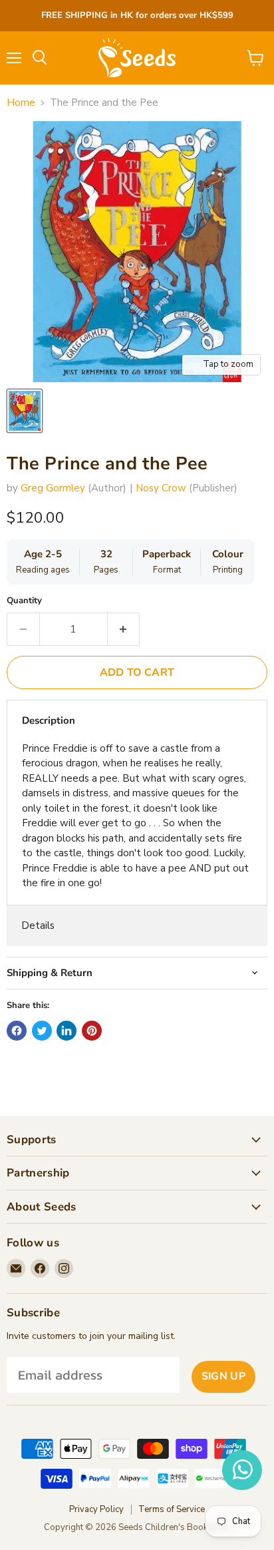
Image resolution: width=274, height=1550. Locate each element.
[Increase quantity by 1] (124, 629)
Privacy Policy (96, 1509)
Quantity (24, 601)
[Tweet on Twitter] (42, 1031)
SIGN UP (223, 1376)
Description (48, 720)
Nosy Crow (161, 488)
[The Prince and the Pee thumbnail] (24, 410)
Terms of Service (171, 1509)
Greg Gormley (53, 488)
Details (38, 925)
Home (21, 103)
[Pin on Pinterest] (92, 1031)
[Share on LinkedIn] (66, 1031)
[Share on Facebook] (17, 1031)
